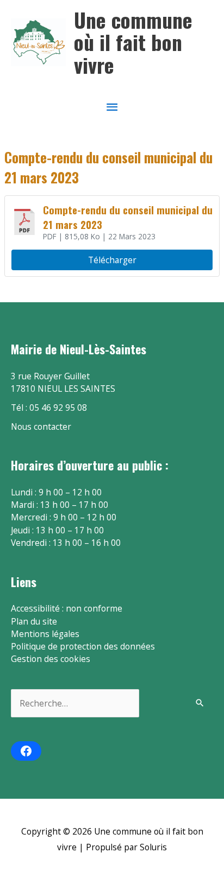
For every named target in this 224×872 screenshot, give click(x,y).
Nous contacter (41, 426)
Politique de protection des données (83, 646)
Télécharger (112, 260)
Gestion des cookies (50, 659)
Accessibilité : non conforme (66, 608)
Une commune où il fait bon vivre (133, 42)
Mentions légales (45, 634)
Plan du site (34, 621)
